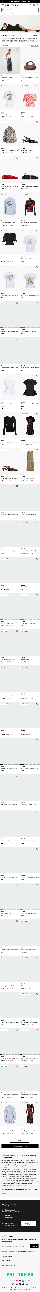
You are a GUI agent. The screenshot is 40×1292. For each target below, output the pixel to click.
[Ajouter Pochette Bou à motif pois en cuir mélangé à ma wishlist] (37, 812)
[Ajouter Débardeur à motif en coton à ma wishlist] (17, 776)
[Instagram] (17, 1284)
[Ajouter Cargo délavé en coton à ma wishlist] (37, 450)
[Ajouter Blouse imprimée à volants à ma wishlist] (37, 595)
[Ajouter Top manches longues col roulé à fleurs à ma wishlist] (37, 194)
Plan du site (33, 1288)
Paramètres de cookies (21, 1288)
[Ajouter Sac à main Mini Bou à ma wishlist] (17, 49)
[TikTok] (20, 1284)
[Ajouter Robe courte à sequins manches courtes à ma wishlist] (37, 414)
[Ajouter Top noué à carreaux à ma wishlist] (37, 85)
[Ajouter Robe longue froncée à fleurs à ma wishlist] (37, 1102)
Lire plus (3, 1193)
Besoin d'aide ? (9, 1223)
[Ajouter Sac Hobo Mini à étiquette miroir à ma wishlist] (17, 849)
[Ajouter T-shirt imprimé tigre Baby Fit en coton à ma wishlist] (37, 267)
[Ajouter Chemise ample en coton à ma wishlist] (17, 194)
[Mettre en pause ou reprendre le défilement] (2, 1)
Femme (8, 13)
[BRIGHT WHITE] (1, 408)
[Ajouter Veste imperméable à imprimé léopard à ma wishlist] (17, 122)
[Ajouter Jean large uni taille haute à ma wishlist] (37, 921)
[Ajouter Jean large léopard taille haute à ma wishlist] (17, 957)
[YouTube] (27, 1284)
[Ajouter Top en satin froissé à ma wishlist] (37, 704)
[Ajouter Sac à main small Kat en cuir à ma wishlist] (37, 885)
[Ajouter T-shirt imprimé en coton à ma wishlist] (17, 85)
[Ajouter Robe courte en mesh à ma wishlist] (37, 631)
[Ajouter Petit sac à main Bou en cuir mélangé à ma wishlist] (37, 49)
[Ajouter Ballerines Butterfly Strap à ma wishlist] (17, 522)
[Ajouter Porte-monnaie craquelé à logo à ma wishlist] (37, 849)
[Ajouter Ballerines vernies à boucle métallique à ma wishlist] (17, 158)
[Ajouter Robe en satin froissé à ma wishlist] (17, 704)
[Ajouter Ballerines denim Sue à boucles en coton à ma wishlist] (37, 1066)
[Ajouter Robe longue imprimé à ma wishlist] (17, 667)
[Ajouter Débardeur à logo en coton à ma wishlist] (37, 776)
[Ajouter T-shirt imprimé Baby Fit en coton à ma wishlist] (37, 230)
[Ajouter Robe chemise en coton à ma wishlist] (17, 1102)
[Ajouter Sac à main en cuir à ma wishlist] (17, 885)
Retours (7, 1215)
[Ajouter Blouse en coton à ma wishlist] (17, 559)
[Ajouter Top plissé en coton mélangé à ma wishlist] (37, 994)
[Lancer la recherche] (3, 10)
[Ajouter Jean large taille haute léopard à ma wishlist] (37, 339)
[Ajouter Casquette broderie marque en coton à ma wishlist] (17, 921)
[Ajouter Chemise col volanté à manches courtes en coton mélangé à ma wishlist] (17, 376)
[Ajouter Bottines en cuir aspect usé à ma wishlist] (37, 303)
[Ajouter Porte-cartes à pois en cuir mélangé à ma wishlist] (17, 812)
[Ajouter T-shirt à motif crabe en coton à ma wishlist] (37, 740)
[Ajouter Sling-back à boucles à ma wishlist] (37, 122)
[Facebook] (13, 1284)
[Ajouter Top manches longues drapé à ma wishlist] (17, 414)
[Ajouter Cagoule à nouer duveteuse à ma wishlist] (37, 486)
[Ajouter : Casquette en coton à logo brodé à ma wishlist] (17, 486)
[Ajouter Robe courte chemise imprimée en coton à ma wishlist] (17, 1030)
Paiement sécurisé (10, 1204)
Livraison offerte (10, 1210)
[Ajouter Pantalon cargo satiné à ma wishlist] (17, 595)
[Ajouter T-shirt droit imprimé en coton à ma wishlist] (17, 267)
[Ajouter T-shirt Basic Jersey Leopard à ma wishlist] (37, 559)
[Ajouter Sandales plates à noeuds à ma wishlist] (17, 631)
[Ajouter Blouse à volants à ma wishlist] (17, 230)
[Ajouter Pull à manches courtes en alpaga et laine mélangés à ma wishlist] (17, 303)
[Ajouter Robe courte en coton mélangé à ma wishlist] (17, 339)
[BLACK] (2, 408)
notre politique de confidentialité (26, 1251)
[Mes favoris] (34, 5)
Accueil (3, 13)
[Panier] (37, 5)
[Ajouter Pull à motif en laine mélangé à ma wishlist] (17, 740)
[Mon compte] (31, 5)
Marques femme (16, 13)
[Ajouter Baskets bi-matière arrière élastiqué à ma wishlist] (37, 158)
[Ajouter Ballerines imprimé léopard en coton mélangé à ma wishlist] (17, 1066)
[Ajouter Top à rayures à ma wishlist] (37, 957)
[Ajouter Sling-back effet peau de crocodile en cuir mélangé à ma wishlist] (17, 450)
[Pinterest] (23, 1284)
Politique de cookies (8, 1288)
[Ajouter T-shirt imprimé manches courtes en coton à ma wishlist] (17, 994)
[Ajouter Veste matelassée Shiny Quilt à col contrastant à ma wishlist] (37, 1030)
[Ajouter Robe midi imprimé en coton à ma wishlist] (37, 522)
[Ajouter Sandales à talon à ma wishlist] (37, 667)
